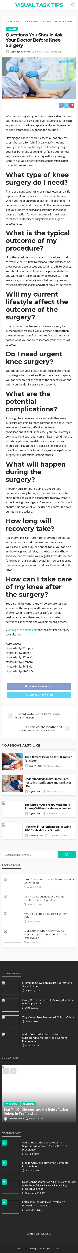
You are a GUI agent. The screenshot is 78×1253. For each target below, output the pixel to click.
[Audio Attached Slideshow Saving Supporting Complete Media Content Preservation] (12, 936)
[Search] (73, 5)
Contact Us (33, 1233)
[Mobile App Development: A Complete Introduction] (10, 1167)
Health (12, 28)
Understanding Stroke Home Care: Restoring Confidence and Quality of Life (48, 782)
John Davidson (16, 1118)
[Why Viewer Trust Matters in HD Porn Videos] (12, 918)
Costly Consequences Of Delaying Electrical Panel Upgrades (44, 898)
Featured (28, 1104)
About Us (46, 1233)
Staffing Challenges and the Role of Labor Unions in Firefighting (36, 1111)
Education (12, 1104)
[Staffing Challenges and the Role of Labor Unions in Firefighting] (39, 1093)
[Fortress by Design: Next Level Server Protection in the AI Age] (10, 1206)
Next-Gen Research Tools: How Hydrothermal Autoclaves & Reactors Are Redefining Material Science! (49, 1185)
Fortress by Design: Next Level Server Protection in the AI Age (44, 1203)
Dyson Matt (35, 765)
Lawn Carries (36, 835)
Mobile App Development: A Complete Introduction (45, 1164)
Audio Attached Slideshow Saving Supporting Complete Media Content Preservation (46, 934)
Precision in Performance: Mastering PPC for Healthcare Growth (48, 828)
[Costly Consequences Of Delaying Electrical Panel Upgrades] (12, 901)
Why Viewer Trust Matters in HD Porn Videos (45, 915)
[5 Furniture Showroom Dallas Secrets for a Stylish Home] (12, 884)
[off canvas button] (4, 5)
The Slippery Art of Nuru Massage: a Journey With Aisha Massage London (48, 806)
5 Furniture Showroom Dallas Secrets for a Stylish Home (49, 881)
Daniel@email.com (20, 51)
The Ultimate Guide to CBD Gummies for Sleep (48, 759)
